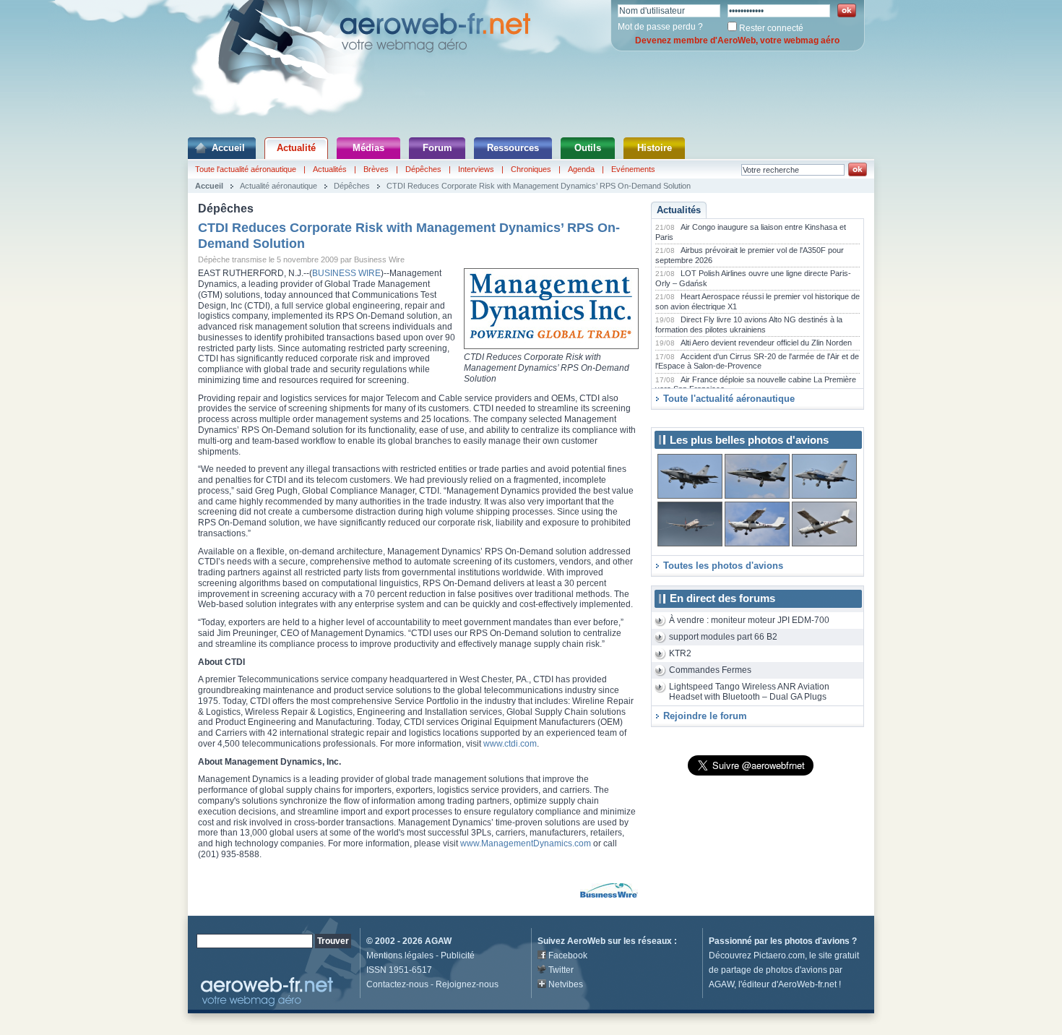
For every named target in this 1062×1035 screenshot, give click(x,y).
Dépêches (423, 169)
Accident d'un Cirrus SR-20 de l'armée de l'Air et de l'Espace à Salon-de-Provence (757, 361)
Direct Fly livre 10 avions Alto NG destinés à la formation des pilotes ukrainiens (748, 324)
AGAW (438, 941)
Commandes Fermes (710, 670)
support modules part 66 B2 (723, 637)
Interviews (476, 169)
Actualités (330, 169)
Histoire (654, 147)
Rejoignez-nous (467, 984)
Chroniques (531, 169)
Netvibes (565, 984)
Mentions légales (399, 955)
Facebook (567, 955)
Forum (437, 147)
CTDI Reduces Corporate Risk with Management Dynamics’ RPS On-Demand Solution (539, 185)
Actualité (296, 147)
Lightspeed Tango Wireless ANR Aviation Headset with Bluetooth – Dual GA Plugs (749, 692)
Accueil (228, 147)
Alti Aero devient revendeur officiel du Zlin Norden (766, 342)
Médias (368, 147)
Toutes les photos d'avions (723, 565)
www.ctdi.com (510, 744)
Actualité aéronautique (278, 185)
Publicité (458, 955)
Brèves (376, 169)
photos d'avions (817, 941)
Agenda (581, 169)
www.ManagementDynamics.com (526, 843)
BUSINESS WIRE (346, 273)
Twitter (561, 970)
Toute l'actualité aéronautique (245, 169)
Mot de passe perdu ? (660, 27)
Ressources (513, 147)
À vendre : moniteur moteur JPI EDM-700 (749, 620)
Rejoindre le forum (705, 715)
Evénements (633, 169)
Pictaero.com (779, 955)
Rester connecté (771, 28)
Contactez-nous (397, 984)
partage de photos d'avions (774, 970)
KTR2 (680, 653)
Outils (587, 147)
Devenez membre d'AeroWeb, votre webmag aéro (737, 40)
